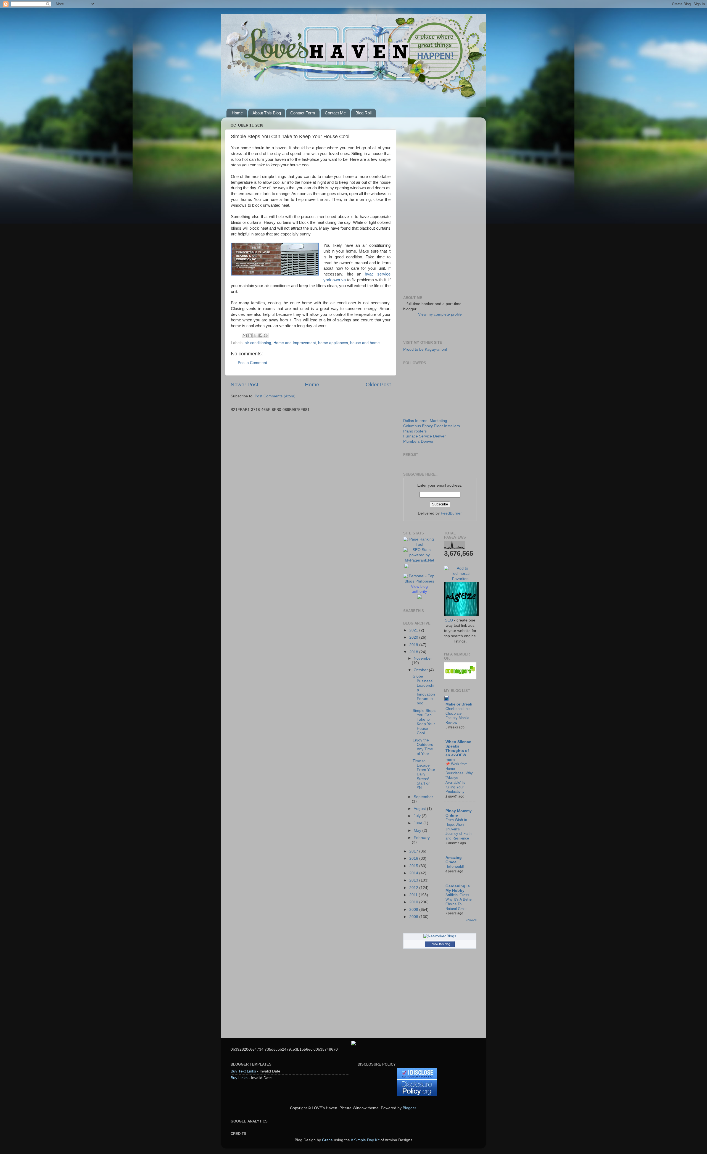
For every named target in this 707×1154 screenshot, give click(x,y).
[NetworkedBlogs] (439, 936)
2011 (414, 895)
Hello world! (454, 866)
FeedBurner (451, 513)
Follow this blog (440, 944)
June (418, 823)
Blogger (409, 1108)
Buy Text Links (243, 1071)
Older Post (378, 384)
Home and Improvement (294, 343)
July (418, 816)
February (422, 838)
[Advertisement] (439, 204)
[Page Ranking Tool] (419, 544)
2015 (414, 866)
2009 (414, 910)
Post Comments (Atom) (275, 396)
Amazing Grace (453, 860)
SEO (449, 620)
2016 (414, 858)
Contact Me (335, 113)
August (420, 809)
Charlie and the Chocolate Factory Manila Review (457, 716)
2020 (414, 637)
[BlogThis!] (250, 335)
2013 (414, 880)
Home (237, 113)
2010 (414, 902)
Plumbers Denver (418, 441)
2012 (414, 888)
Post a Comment (252, 363)
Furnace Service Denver (424, 436)
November (423, 658)
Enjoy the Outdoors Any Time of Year (423, 747)
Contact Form (302, 113)
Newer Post (244, 384)
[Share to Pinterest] (265, 335)
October (421, 670)
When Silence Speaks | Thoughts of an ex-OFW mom (458, 751)
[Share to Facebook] (260, 335)
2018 (414, 652)
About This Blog (266, 113)
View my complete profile (440, 314)
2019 (414, 645)
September (423, 797)
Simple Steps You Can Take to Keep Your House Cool (424, 722)
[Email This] (244, 335)
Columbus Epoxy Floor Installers (431, 426)
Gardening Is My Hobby (457, 888)
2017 (414, 851)
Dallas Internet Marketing (425, 421)
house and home (365, 343)
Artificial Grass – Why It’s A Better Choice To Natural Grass (459, 902)
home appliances (333, 343)
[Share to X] (255, 335)
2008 (414, 917)
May (418, 830)
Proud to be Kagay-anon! (425, 349)
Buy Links (239, 1078)
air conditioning (258, 343)
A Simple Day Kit (365, 1140)
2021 (414, 630)
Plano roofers (415, 431)
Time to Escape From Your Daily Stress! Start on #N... (424, 774)
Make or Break (458, 704)
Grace (327, 1140)
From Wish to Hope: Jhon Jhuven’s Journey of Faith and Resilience (458, 829)
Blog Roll (363, 113)
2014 (414, 873)
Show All (471, 919)
